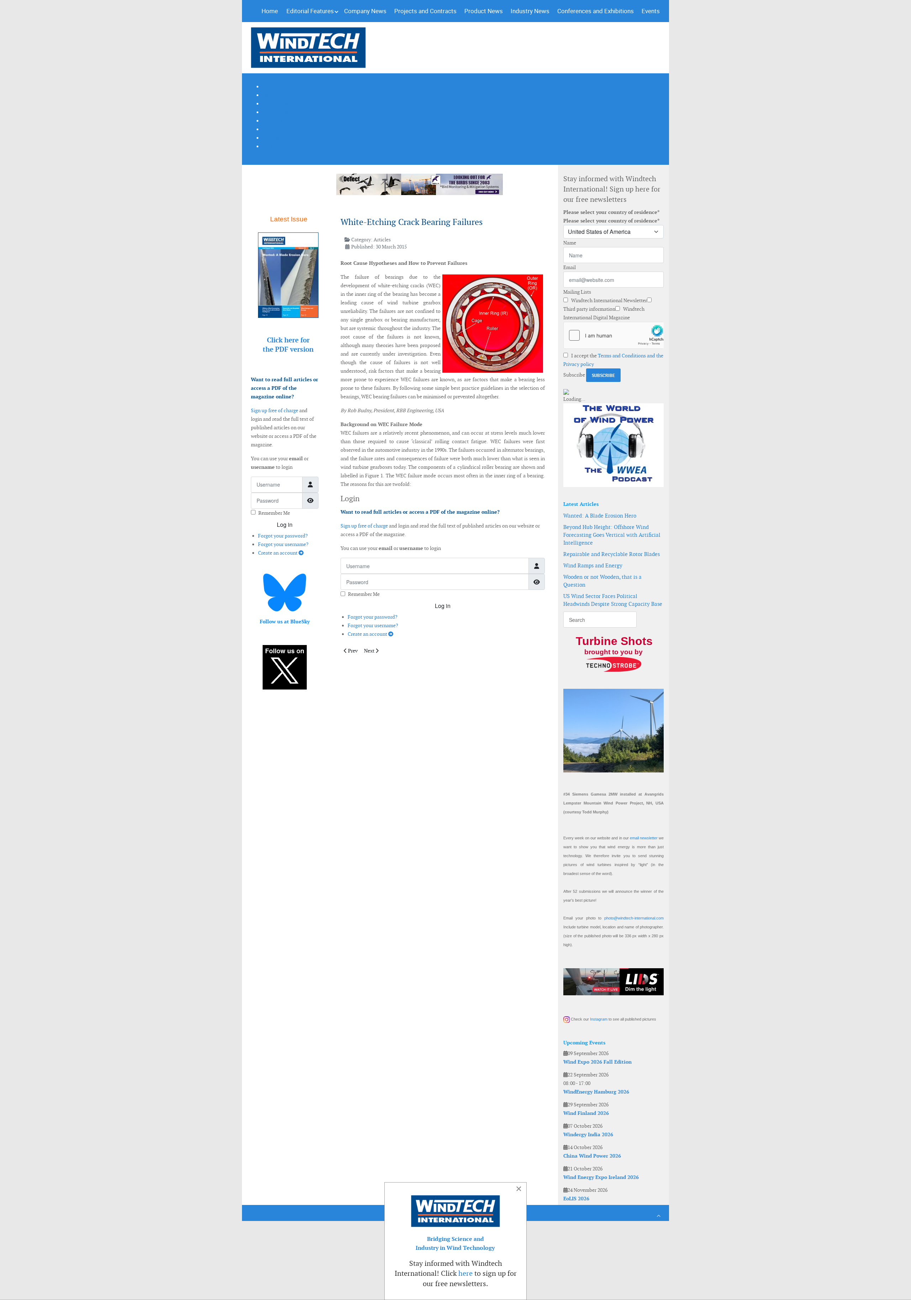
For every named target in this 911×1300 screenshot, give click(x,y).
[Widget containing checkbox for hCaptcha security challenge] (613, 335)
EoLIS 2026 (576, 1198)
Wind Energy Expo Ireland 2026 (601, 1177)
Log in (285, 524)
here (465, 1273)
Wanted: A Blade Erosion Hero (599, 515)
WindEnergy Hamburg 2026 (596, 1092)
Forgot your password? (283, 536)
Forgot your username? (283, 544)
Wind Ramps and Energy (592, 565)
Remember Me (274, 513)
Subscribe (574, 375)
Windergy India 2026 (588, 1134)
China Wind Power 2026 (592, 1156)
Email (569, 267)
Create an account (278, 553)
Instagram (598, 1019)
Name (569, 243)
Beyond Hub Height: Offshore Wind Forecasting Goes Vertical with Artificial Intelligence (611, 535)
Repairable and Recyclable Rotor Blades (611, 554)
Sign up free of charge (274, 410)
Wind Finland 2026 (586, 1113)
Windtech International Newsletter (608, 300)
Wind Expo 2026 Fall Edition (597, 1062)
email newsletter (644, 838)
